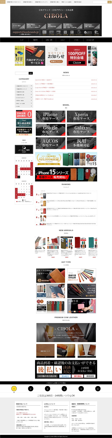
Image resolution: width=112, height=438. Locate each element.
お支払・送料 (49, 40)
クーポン (76, 40)
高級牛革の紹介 (78, 2)
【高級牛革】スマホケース (22, 86)
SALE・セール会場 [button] (66, 2)
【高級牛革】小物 (20, 94)
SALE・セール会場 (21, 103)
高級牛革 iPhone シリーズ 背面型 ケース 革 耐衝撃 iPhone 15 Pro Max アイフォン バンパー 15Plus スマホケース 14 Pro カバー (54, 253)
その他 (18, 106)
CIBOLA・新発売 (20, 100)
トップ (2, 2)
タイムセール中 (90, 40)
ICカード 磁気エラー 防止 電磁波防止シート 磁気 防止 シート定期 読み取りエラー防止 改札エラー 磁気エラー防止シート (71, 219)
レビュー (63, 40)
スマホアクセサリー (21, 97)
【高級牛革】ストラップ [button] (41, 2)
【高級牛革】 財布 (20, 91)
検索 (109, 2)
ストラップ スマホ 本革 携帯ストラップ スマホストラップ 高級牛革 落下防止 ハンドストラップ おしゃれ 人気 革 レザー (71, 204)
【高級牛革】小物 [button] (54, 2)
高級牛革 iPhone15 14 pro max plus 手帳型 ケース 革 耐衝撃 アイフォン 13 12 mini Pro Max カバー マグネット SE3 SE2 (40, 253)
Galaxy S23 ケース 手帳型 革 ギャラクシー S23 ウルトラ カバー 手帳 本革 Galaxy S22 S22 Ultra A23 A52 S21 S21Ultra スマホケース (71, 212)
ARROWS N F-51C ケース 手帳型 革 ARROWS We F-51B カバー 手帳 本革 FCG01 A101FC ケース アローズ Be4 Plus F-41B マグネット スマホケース (72, 197)
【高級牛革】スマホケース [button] (13, 2)
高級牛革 (35, 40)
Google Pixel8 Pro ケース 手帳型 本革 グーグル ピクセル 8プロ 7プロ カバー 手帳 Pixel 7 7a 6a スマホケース (68, 253)
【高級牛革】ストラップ (22, 89)
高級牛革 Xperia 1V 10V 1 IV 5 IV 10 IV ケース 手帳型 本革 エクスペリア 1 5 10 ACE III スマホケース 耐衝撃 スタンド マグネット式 (81, 253)
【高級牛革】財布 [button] (27, 2)
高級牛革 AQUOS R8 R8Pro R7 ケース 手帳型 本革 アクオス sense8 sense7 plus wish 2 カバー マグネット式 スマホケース (95, 253)
